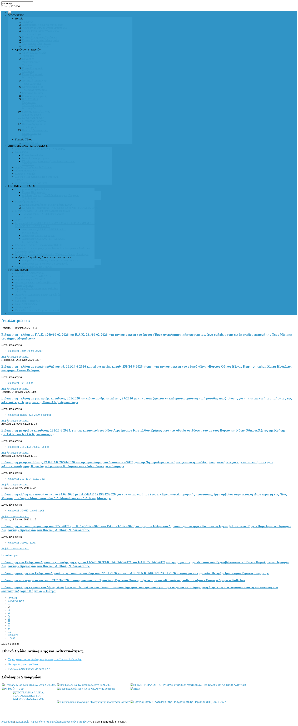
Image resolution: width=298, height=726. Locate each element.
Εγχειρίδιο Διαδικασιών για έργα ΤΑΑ (29, 668)
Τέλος (11, 637)
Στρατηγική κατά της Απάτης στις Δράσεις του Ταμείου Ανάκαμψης (45, 659)
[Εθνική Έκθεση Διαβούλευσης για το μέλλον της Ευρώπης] (86, 688)
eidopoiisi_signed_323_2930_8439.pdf (29, 414)
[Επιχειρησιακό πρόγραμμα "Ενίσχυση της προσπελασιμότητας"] (93, 701)
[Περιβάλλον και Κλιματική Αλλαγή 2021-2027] (29, 684)
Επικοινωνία (22, 721)
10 (9, 631)
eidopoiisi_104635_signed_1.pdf (26, 510)
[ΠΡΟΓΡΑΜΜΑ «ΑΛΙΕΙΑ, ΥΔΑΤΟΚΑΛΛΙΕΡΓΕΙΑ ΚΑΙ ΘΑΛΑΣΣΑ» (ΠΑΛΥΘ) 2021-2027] (29, 702)
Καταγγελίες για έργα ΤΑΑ (23, 664)
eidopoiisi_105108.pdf (20, 382)
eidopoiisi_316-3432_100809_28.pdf (28, 446)
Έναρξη (12, 597)
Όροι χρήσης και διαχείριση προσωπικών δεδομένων (60, 721)
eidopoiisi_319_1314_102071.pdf (26, 478)
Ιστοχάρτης (7, 721)
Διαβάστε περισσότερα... (15, 356)
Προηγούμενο (16, 600)
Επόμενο (13, 634)
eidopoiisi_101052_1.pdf (22, 542)
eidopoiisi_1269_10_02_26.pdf (25, 350)
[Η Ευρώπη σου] (13, 688)
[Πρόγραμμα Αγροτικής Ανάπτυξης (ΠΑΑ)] (84, 684)
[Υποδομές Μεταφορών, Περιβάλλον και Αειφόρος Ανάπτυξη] (188, 684)
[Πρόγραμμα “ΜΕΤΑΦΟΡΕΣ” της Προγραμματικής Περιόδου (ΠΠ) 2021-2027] (178, 701)
